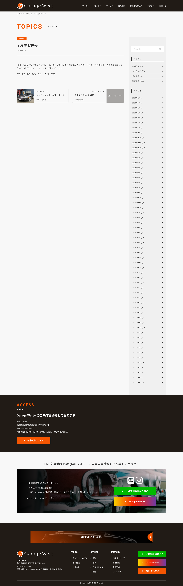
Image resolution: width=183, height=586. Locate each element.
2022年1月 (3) (137, 372)
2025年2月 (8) (137, 188)
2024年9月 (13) (138, 213)
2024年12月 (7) (138, 198)
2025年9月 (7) (137, 153)
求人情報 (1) (137, 76)
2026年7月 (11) (138, 103)
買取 (94, 558)
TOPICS (74, 552)
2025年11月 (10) (138, 143)
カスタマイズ (98, 567)
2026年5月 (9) (137, 113)
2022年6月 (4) (137, 347)
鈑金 (94, 572)
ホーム (85, 6)
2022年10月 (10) (138, 328)
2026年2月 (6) (137, 128)
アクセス (150, 6)
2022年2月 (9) (137, 367)
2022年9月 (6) (137, 333)
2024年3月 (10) (138, 243)
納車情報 (76, 563)
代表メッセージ (119, 558)
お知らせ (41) (137, 66)
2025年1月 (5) (137, 193)
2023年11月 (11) (138, 263)
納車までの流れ (136, 6)
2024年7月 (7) (137, 223)
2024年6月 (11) (138, 228)
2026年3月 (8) (137, 123)
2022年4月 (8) (137, 357)
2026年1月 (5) (137, 133)
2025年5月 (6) (137, 173)
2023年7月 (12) (138, 283)
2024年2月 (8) (137, 248)
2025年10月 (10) (138, 148)
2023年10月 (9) (138, 268)
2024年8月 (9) (137, 218)
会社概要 (116, 563)
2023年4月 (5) (137, 298)
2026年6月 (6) (137, 108)
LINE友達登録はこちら (137, 491)
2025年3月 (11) (138, 183)
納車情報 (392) (138, 81)
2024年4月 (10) (138, 238)
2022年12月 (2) (138, 318)
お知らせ (22, 39)
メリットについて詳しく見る (42, 498)
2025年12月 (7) (138, 138)
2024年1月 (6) (137, 253)
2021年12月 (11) (138, 377)
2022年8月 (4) (137, 337)
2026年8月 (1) (137, 98)
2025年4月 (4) (137, 178)
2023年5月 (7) (137, 293)
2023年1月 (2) (137, 313)
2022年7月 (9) (137, 342)
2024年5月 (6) (137, 233)
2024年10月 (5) (138, 208)
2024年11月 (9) (138, 203)
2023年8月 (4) (137, 278)
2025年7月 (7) (137, 163)
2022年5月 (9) (137, 352)
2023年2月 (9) (137, 308)
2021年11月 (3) (138, 382)
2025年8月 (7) (137, 158)
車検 (94, 563)
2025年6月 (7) (137, 168)
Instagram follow (136, 501)
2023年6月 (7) (137, 288)
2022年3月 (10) (138, 362)
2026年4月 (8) (137, 118)
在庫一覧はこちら (35, 440)
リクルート (117, 572)
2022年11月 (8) (138, 323)
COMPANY (115, 552)
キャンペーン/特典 (80, 558)
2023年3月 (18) (138, 303)
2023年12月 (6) (138, 258)
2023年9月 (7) (137, 273)
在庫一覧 (162, 6)
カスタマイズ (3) (138, 71)
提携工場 (116, 567)
